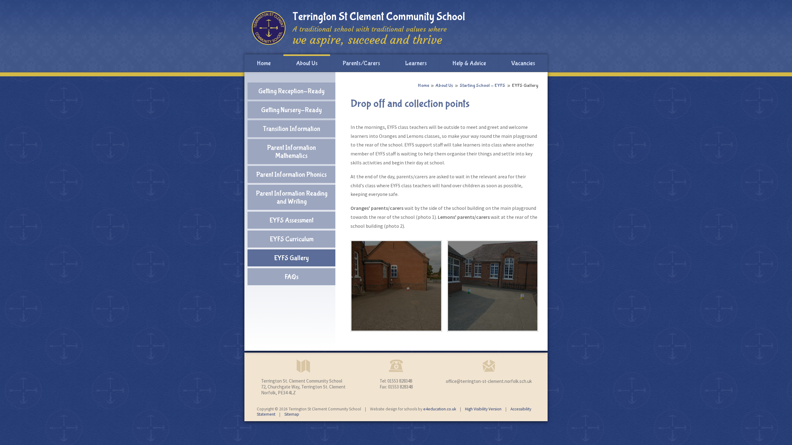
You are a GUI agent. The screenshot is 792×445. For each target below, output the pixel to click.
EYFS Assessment (291, 220)
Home (423, 85)
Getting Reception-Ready (291, 91)
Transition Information (291, 129)
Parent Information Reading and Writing (291, 197)
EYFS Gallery (525, 85)
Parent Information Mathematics (291, 152)
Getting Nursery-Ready (291, 110)
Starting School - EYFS (482, 85)
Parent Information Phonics (291, 175)
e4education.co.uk (439, 409)
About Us (444, 85)
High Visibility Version (483, 409)
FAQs (292, 277)
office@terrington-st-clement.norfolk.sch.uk (489, 381)
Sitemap (291, 414)
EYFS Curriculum (291, 239)
